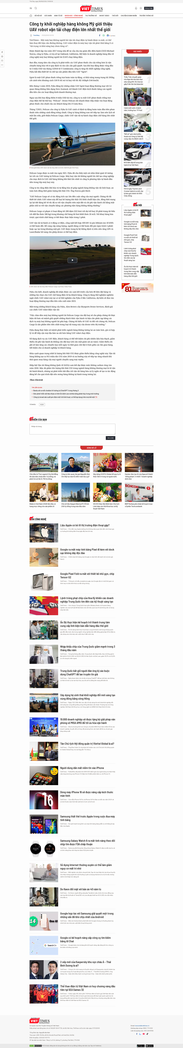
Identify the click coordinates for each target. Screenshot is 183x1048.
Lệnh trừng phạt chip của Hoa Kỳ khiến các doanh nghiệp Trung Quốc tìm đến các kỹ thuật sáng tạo (131, 254)
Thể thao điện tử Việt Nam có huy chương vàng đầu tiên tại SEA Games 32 (87, 988)
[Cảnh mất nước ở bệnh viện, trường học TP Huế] (137, 97)
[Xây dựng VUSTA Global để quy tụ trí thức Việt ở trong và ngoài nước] (107, 462)
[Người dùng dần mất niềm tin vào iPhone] (44, 775)
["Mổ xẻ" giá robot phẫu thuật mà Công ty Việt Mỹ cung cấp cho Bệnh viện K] (137, 123)
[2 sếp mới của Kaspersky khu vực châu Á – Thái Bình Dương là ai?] (44, 969)
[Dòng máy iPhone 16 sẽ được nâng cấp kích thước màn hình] (44, 799)
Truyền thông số (146, 16)
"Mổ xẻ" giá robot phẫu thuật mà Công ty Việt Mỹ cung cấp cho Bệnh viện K (133, 136)
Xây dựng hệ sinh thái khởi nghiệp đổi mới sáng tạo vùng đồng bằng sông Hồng (87, 696)
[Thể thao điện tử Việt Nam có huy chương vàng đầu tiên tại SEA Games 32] (44, 993)
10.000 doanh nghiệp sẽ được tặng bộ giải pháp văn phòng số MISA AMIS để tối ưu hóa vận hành (87, 721)
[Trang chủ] (31, 16)
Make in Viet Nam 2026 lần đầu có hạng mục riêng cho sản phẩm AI (43, 505)
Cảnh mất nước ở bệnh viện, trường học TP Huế (133, 109)
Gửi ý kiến (110, 438)
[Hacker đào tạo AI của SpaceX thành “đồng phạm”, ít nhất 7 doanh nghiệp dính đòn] (139, 462)
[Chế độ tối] (140, 8)
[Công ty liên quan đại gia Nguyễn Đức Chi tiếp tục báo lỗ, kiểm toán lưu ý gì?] (75, 462)
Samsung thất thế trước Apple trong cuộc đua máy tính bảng (87, 818)
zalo (140, 1034)
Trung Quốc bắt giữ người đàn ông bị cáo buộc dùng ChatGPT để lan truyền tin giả (85, 672)
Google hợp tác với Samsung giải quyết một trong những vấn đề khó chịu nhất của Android (87, 915)
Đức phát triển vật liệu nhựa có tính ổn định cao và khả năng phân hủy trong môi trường (66, 394)
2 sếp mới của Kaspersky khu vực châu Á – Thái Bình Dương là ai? (85, 963)
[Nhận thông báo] (136, 8)
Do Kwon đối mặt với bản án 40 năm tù (80, 889)
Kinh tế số (58, 16)
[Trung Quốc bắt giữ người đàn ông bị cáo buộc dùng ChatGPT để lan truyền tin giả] (44, 678)
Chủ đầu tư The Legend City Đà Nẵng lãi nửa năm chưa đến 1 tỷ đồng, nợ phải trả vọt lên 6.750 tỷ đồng (44, 476)
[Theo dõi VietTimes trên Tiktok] (147, 1034)
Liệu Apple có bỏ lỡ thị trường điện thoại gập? (131, 212)
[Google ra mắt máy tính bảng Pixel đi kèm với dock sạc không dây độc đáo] (146, 224)
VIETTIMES (91, 8)
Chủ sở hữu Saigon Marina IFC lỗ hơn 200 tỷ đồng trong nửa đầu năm (75, 505)
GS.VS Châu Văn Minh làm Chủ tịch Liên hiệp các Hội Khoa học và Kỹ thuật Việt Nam (106, 506)
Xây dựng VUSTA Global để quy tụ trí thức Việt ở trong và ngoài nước (107, 475)
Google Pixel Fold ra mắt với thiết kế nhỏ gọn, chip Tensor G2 (131, 238)
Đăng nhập (149, 8)
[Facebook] (100, 35)
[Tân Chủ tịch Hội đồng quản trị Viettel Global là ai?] (44, 751)
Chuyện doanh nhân (129, 16)
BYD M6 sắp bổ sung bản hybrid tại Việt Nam (133, 164)
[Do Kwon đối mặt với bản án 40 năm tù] (44, 896)
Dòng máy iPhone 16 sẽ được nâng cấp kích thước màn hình (86, 793)
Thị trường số (91, 16)
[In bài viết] (103, 35)
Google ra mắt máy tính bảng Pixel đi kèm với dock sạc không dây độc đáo (131, 225)
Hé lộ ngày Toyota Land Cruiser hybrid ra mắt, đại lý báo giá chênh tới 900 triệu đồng (133, 192)
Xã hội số (38, 16)
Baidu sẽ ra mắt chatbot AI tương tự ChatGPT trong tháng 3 (56, 391)
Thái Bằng (36, 35)
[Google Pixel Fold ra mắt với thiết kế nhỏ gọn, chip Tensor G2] (146, 238)
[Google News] (111, 35)
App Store (141, 1046)
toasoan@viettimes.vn (142, 1025)
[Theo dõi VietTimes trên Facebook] (137, 1034)
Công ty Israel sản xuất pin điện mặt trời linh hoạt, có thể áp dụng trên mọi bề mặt (64, 397)
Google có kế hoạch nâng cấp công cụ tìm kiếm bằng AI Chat (85, 939)
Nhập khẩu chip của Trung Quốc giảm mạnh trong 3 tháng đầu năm (87, 648)
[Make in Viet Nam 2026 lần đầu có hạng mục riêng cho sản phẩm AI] (44, 492)
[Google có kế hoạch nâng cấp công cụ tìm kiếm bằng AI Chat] (44, 945)
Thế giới (115, 16)
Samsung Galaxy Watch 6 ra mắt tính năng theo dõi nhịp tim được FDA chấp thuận (87, 842)
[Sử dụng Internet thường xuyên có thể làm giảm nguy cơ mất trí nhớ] (44, 872)
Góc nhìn (48, 16)
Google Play (149, 1046)
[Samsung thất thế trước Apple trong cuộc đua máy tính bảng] (44, 824)
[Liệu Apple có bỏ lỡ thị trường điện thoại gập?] (146, 213)
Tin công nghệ (38, 519)
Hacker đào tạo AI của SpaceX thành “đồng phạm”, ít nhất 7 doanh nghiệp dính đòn (139, 476)
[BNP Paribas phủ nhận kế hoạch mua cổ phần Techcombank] (139, 492)
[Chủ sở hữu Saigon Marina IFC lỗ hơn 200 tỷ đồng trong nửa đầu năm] (75, 492)
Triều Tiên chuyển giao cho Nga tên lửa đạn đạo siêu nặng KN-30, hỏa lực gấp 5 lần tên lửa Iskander (133, 80)
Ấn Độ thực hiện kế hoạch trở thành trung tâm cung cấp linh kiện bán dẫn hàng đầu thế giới (131, 271)
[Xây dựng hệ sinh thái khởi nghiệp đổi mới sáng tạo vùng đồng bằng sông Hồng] (44, 702)
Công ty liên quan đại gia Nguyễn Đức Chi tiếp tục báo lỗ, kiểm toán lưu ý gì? (75, 475)
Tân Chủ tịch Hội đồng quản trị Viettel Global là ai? (87, 743)
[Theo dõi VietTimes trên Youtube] (144, 1034)
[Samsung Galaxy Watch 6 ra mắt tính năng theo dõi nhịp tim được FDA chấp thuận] (44, 848)
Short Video (104, 16)
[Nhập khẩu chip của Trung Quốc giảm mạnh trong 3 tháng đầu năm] (44, 654)
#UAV (42, 404)
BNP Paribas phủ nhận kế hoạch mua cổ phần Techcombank (138, 505)
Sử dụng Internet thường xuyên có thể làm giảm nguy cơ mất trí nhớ (86, 866)
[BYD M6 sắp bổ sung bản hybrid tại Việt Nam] (137, 151)
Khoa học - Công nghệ (74, 16)
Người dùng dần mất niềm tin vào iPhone (82, 767)
